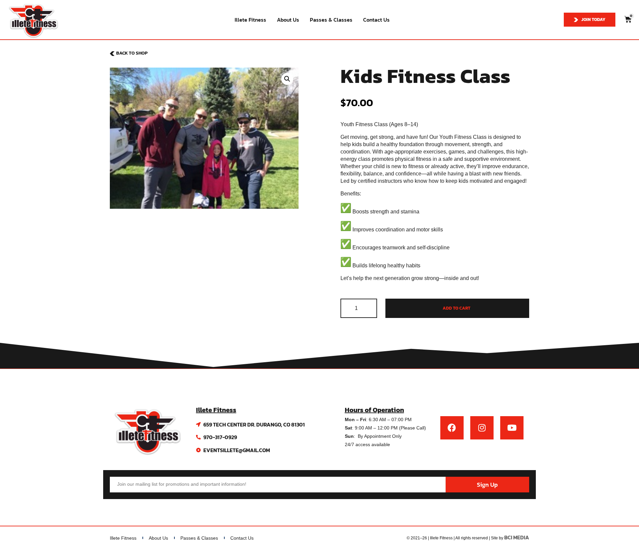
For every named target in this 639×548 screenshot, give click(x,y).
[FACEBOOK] (452, 427)
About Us (288, 20)
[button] (287, 79)
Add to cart (456, 308)
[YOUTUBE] (512, 427)
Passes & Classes (331, 20)
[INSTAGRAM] (482, 427)
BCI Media (516, 537)
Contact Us (376, 20)
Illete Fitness (250, 20)
